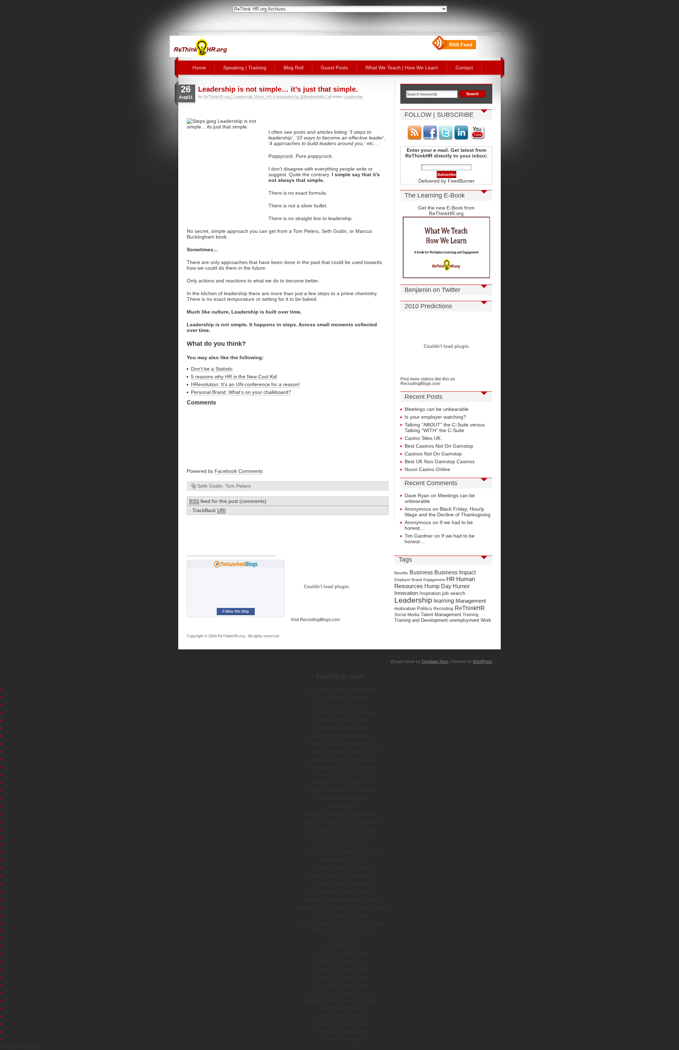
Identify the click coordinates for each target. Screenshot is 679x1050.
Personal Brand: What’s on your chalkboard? (241, 392)
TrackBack (209, 510)
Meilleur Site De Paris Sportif (342, 930)
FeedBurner (461, 181)
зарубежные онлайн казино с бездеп (341, 922)
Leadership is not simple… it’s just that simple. (278, 89)
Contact (464, 67)
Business (421, 572)
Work (486, 620)
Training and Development (421, 620)
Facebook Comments (239, 471)
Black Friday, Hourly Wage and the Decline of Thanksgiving (448, 511)
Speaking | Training (244, 67)
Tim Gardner (419, 536)
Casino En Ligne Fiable (342, 954)
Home (199, 67)
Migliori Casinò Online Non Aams (341, 1000)
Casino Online (342, 806)
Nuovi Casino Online (427, 469)
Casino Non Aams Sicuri (341, 1031)
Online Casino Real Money (342, 775)
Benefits (401, 573)
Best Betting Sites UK (341, 860)
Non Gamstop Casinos (342, 697)
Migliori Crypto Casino (341, 961)
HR (450, 579)
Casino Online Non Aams (342, 915)
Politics (424, 608)
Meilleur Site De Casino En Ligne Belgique (342, 907)
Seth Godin (209, 486)
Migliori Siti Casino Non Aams (342, 876)
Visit (315, 619)
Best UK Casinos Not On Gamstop (341, 821)
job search (453, 593)
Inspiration (430, 593)
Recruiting (443, 608)
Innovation (406, 593)
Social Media (406, 614)
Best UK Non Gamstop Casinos (440, 461)
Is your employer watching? (435, 417)
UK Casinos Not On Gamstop (342, 712)
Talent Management (441, 614)
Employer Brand (408, 580)
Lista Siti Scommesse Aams (341, 736)
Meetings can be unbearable (437, 409)
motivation (405, 608)
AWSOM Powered (20, 1047)
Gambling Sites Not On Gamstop (341, 767)
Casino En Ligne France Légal (342, 759)
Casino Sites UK (423, 438)
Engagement (434, 580)
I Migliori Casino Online (341, 720)
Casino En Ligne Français (342, 985)
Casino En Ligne (341, 946)
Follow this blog (235, 611)
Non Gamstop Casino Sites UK (341, 837)
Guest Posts (334, 67)
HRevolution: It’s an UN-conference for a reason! (245, 384)
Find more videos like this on (427, 381)
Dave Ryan (417, 495)
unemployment (464, 620)
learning (444, 601)
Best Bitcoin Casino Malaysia (341, 993)
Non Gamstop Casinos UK (341, 751)
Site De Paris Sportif (341, 1008)
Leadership (352, 96)
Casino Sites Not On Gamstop (341, 790)
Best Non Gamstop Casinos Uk (341, 689)
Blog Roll (293, 67)
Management (470, 601)
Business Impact (455, 572)
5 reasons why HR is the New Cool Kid (234, 376)
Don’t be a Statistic (212, 369)
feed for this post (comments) (227, 501)
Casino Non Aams (342, 1039)
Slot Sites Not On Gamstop (342, 782)
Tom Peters (238, 486)
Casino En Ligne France (342, 969)
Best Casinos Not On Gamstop (439, 446)
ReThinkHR (470, 608)
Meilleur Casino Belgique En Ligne (341, 899)
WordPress (482, 661)
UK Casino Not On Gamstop (341, 884)
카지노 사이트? (342, 938)
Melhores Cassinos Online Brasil (342, 813)
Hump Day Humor (447, 586)
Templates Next (434, 661)
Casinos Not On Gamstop (433, 454)
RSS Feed (460, 44)
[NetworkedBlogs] (236, 566)
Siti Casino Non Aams (342, 704)
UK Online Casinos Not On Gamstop (341, 743)
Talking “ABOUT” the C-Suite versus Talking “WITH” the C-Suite (445, 427)
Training (470, 614)
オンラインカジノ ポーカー (341, 1016)
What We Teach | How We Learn (401, 67)
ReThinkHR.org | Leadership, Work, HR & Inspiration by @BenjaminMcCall (267, 96)
